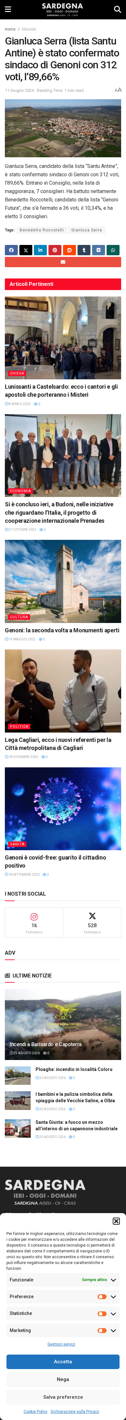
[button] (116, 1221)
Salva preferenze (63, 1397)
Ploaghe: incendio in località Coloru (74, 1069)
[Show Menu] (8, 9)
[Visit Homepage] (62, 9)
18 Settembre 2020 (23, 874)
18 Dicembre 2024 (23, 757)
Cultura (19, 617)
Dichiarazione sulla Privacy (75, 1411)
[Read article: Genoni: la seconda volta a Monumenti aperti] (63, 581)
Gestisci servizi (61, 1344)
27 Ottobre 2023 (22, 529)
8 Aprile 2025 (19, 404)
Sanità (17, 844)
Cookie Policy (35, 1411)
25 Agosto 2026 (26, 1053)
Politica (19, 727)
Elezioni (29, 29)
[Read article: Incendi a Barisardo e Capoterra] (63, 1030)
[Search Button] (117, 9)
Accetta (63, 1362)
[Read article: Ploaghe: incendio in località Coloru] (18, 1075)
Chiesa (17, 373)
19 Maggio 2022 (22, 639)
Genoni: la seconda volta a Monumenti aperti (62, 630)
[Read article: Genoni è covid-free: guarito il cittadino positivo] (63, 808)
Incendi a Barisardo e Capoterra (46, 1044)
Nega (63, 1379)
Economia (20, 491)
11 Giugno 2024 (19, 90)
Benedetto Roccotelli (42, 230)
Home (10, 29)
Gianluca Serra (86, 230)
